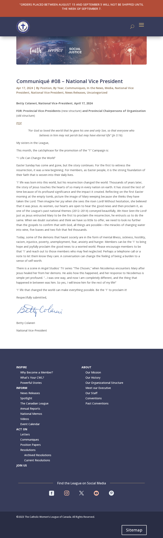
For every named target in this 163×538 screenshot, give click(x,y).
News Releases (75, 92)
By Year (58, 88)
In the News (95, 88)
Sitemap (134, 530)
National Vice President (47, 92)
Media (109, 88)
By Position (44, 88)
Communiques (75, 88)
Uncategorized (97, 92)
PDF (19, 123)
